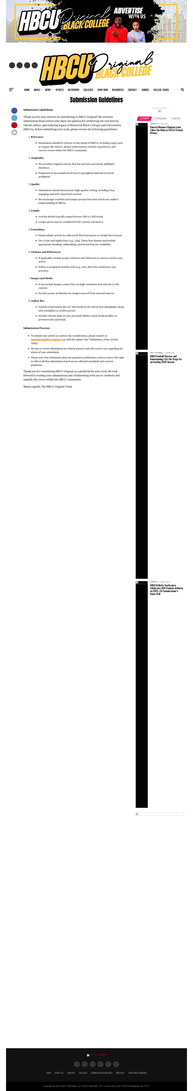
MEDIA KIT (120, 1072)
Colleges (88, 90)
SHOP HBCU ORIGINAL (137, 1072)
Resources (118, 90)
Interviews (73, 90)
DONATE (145, 90)
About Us (59, 1072)
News (48, 90)
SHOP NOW (102, 90)
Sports (60, 90)
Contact (132, 90)
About (37, 90)
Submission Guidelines (101, 1072)
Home (27, 90)
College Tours (161, 90)
